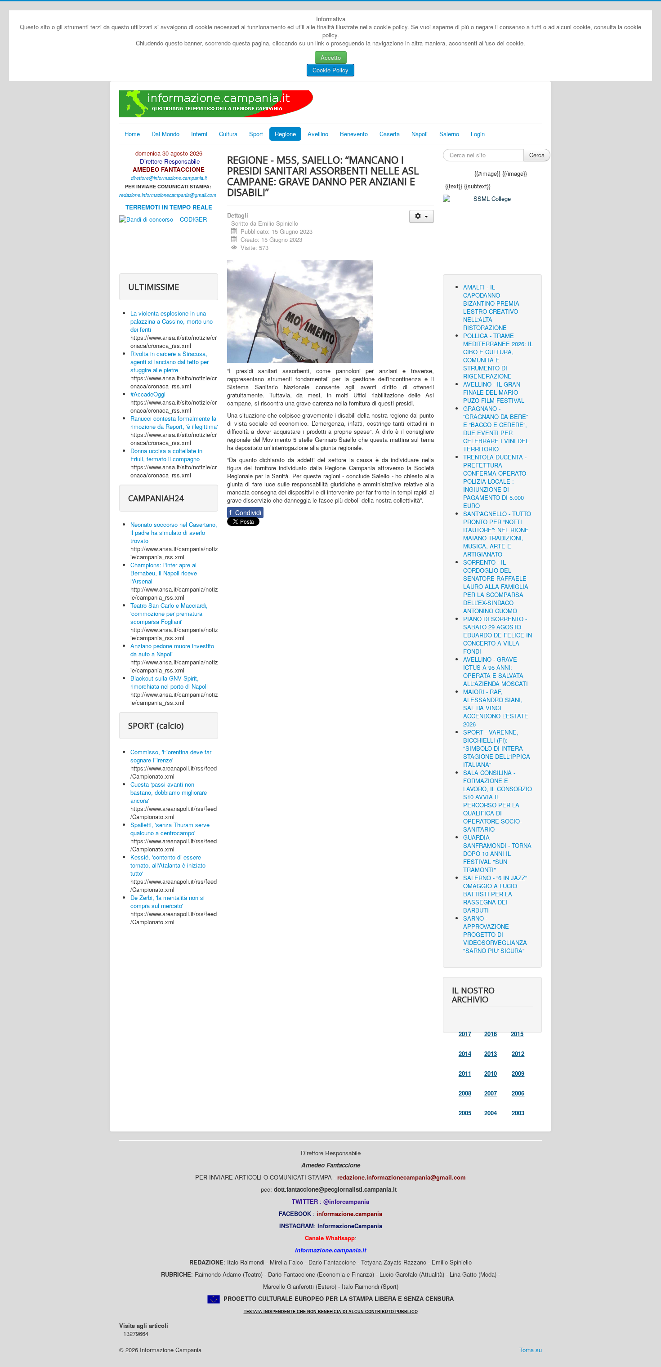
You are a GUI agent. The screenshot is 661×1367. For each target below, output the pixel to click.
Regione (285, 133)
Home (132, 133)
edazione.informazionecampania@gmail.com (168, 194)
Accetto (331, 57)
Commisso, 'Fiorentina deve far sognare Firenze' (170, 756)
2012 (518, 1053)
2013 (490, 1053)
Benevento (354, 133)
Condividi (245, 512)
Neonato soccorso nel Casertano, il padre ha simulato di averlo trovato (173, 532)
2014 (465, 1053)
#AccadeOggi (147, 394)
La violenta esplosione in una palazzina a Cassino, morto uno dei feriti (171, 321)
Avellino (318, 133)
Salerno (449, 133)
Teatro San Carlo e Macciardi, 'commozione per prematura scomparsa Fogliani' (169, 613)
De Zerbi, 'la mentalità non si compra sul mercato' (167, 901)
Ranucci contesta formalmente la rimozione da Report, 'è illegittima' (174, 422)
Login (478, 133)
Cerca (537, 155)
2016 (490, 1033)
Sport (256, 133)
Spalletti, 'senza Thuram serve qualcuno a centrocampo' (170, 828)
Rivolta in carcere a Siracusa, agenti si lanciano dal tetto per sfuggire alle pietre (169, 361)
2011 (465, 1073)
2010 (490, 1073)
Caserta (390, 133)
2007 (490, 1093)
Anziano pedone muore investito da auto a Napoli (172, 649)
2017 (465, 1033)
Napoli (419, 133)
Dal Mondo (165, 133)
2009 (518, 1073)
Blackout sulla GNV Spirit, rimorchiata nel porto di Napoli (169, 682)
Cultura (228, 133)
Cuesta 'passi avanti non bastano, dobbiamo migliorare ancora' (168, 792)
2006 (518, 1093)
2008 (465, 1093)
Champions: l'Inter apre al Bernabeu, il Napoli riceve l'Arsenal (163, 573)
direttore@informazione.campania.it (169, 177)
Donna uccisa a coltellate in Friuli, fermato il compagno (166, 454)
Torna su (530, 1349)
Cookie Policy (330, 70)
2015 (517, 1033)
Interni (199, 133)
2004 (490, 1113)
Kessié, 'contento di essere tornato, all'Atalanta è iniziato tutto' (167, 865)
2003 (518, 1113)
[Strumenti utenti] (421, 216)
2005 (465, 1113)
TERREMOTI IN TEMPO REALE (168, 207)
